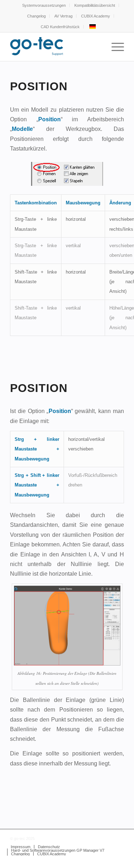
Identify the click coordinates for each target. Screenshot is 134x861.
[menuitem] (44, 5)
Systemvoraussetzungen (44, 5)
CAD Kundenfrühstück (60, 27)
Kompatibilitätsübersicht (94, 5)
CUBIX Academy (95, 16)
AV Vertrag (63, 16)
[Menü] (114, 46)
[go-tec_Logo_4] (55, 46)
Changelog (36, 16)
